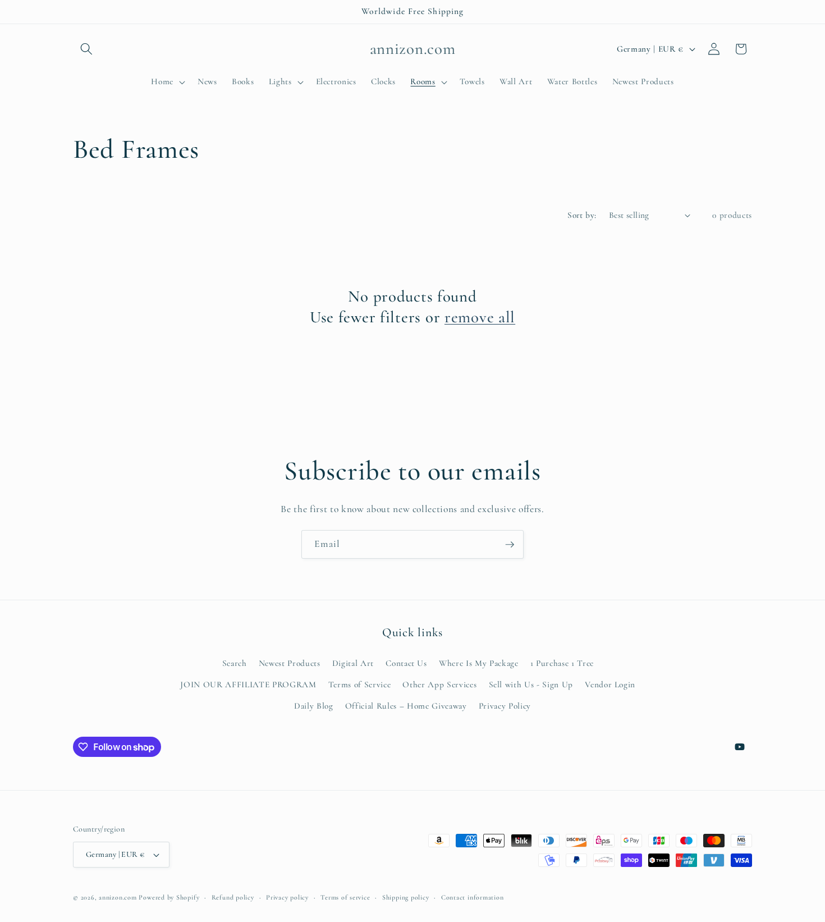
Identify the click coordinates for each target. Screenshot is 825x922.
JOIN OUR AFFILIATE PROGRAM (248, 684)
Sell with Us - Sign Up (531, 684)
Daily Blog (313, 705)
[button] (86, 48)
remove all (479, 317)
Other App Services (439, 684)
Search (234, 663)
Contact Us (406, 663)
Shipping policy (405, 897)
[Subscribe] (509, 544)
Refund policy (233, 897)
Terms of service (345, 897)
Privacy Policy (505, 705)
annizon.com (117, 897)
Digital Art (353, 663)
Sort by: (582, 215)
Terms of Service (359, 684)
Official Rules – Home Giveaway (406, 705)
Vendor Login (610, 684)
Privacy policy (287, 897)
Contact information (472, 897)
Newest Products (289, 663)
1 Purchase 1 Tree (562, 663)
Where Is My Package (479, 663)
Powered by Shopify (169, 897)
